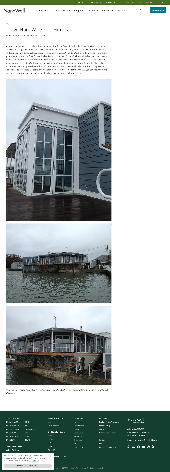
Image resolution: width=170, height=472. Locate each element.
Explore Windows (12, 450)
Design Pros (79, 2)
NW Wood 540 (11, 433)
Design (76, 429)
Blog (140, 2)
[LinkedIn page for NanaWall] (133, 447)
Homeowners (95, 2)
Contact (159, 2)
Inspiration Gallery (114, 2)
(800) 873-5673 (139, 429)
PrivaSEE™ (52, 450)
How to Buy (158, 10)
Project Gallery (104, 426)
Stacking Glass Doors (56, 432)
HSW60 (50, 435)
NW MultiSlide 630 (54, 426)
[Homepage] (14, 10)
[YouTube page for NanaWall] (143, 447)
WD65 (27, 433)
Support (149, 2)
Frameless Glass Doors (57, 456)
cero (49, 422)
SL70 (27, 426)
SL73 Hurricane (30, 429)
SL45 (27, 422)
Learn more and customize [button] (27, 466)
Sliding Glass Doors (55, 418)
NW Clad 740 (10, 440)
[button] (45, 10)
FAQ (75, 443)
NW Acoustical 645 (12, 426)
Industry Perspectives (107, 447)
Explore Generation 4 (14, 446)
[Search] (141, 10)
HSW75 (50, 443)
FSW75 (27, 440)
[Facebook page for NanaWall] (138, 447)
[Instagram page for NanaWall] (128, 447)
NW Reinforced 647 (13, 429)
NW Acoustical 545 (12, 436)
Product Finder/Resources (109, 422)
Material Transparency (107, 433)
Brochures (78, 440)
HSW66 (50, 439)
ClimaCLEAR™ (53, 446)
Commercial (78, 433)
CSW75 (27, 436)
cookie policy (34, 460)
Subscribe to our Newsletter (141, 440)
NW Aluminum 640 (12, 422)
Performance (79, 426)
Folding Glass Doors (14, 418)
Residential (78, 436)
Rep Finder (103, 418)
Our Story (130, 2)
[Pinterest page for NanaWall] (148, 447)
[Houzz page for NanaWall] (153, 447)
